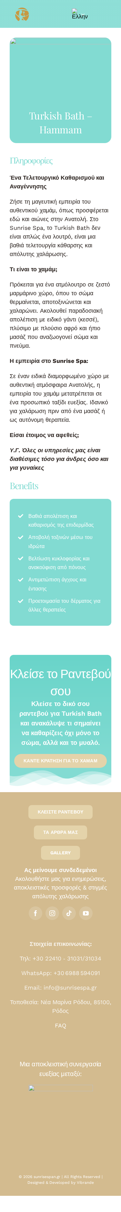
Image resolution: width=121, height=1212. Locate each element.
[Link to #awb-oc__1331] (102, 14)
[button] (78, 14)
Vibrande (85, 1182)
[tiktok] (69, 913)
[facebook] (35, 913)
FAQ (60, 1025)
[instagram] (52, 913)
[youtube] (86, 913)
